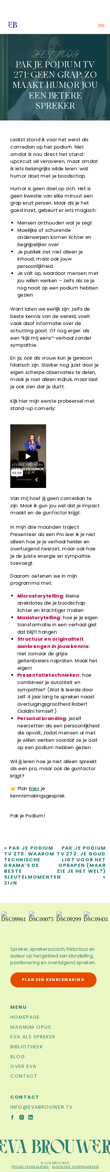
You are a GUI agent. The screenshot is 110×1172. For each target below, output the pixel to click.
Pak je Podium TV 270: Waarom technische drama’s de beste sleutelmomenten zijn (32, 865)
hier (34, 788)
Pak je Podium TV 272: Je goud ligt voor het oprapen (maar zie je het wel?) (81, 860)
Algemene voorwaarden (75, 1167)
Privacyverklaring (30, 1167)
